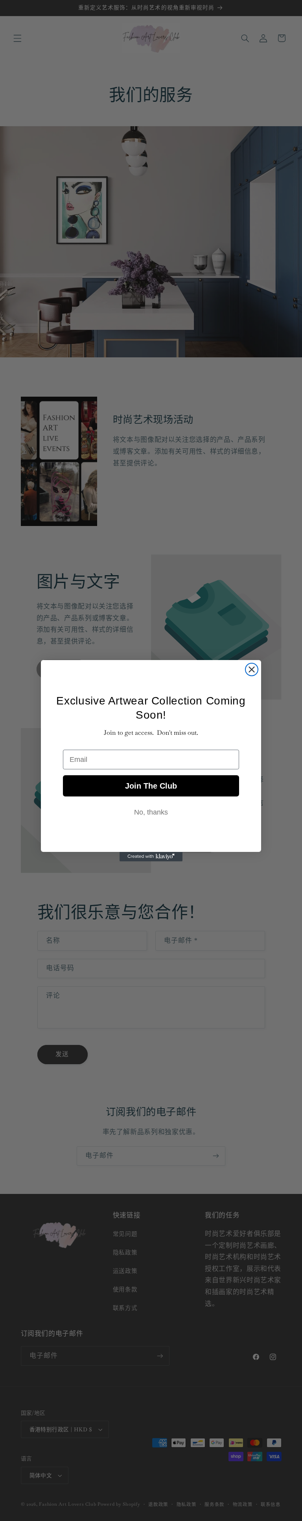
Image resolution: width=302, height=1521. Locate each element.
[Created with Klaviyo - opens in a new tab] (151, 856)
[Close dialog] (251, 669)
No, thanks (151, 812)
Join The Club (151, 786)
